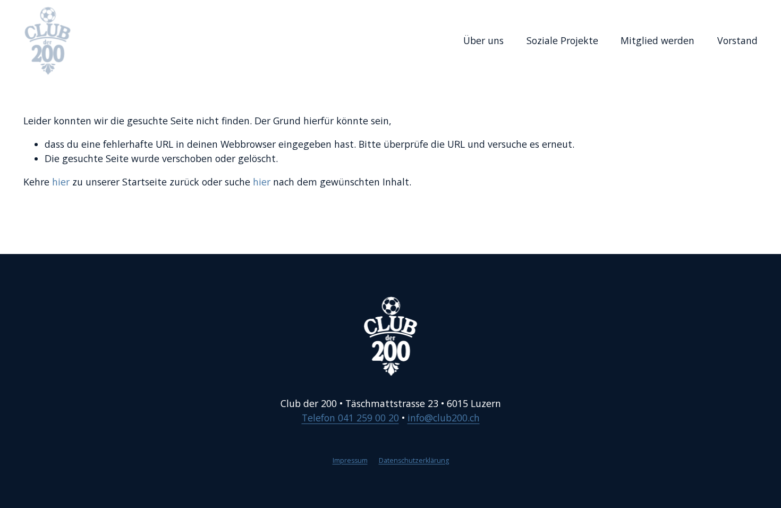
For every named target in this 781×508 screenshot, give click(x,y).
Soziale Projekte (562, 40)
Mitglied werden (657, 40)
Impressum (350, 460)
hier (61, 181)
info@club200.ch (444, 417)
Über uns (483, 40)
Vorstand (737, 40)
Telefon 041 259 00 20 (350, 417)
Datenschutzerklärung (414, 460)
